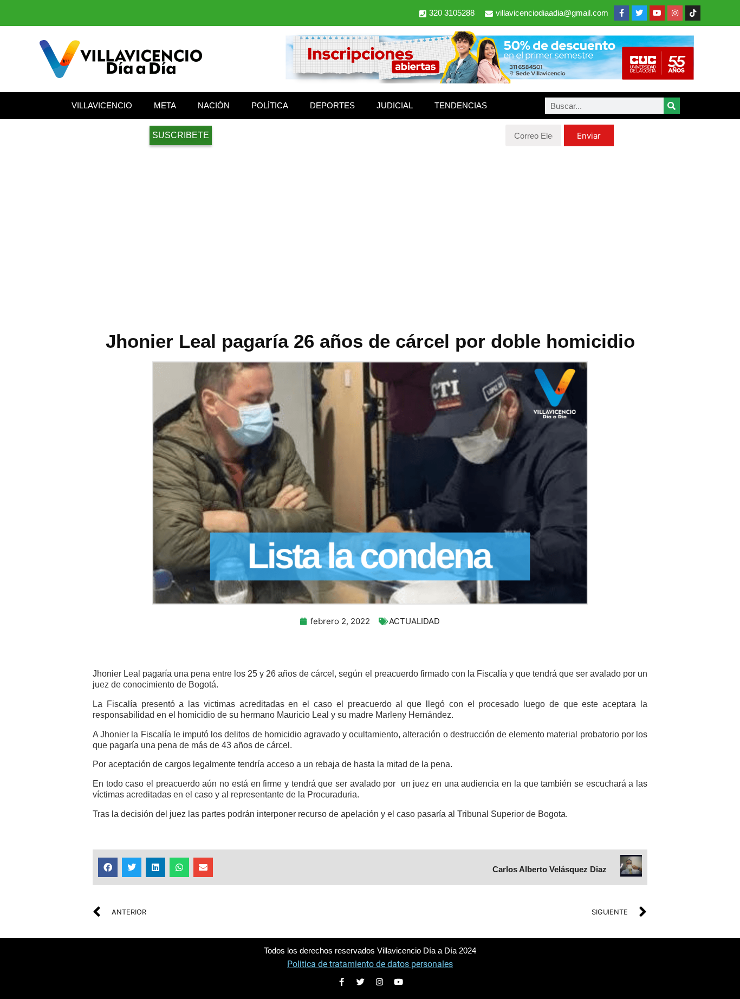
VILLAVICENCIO (102, 105)
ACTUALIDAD (414, 621)
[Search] (672, 106)
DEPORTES (332, 105)
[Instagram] (675, 13)
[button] (108, 867)
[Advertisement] (370, 233)
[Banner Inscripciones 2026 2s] (489, 80)
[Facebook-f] (621, 13)
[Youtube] (657, 13)
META (165, 105)
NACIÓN (214, 105)
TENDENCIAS (460, 105)
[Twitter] (639, 13)
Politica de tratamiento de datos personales (370, 964)
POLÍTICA (269, 105)
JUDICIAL (395, 105)
